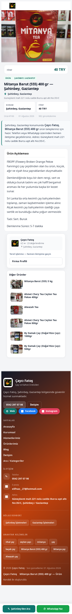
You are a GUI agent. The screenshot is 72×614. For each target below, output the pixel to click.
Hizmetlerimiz (11, 438)
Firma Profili (19, 261)
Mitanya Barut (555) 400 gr (34, 549)
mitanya (41, 542)
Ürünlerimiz (10, 443)
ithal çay (10, 542)
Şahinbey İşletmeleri (16, 522)
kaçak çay (10, 549)
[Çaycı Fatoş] (12, 6)
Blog (6, 449)
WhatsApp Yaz (54, 608)
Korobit (7, 579)
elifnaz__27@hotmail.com (27, 488)
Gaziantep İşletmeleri (43, 522)
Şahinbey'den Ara (20, 608)
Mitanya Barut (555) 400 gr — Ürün (41, 574)
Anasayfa (9, 426)
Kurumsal (9, 432)
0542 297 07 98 (14, 404)
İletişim (34, 404)
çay (53, 542)
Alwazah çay (12, 556)
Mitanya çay (59, 549)
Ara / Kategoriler (13, 460)
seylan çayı (25, 542)
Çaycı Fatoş (10, 574)
